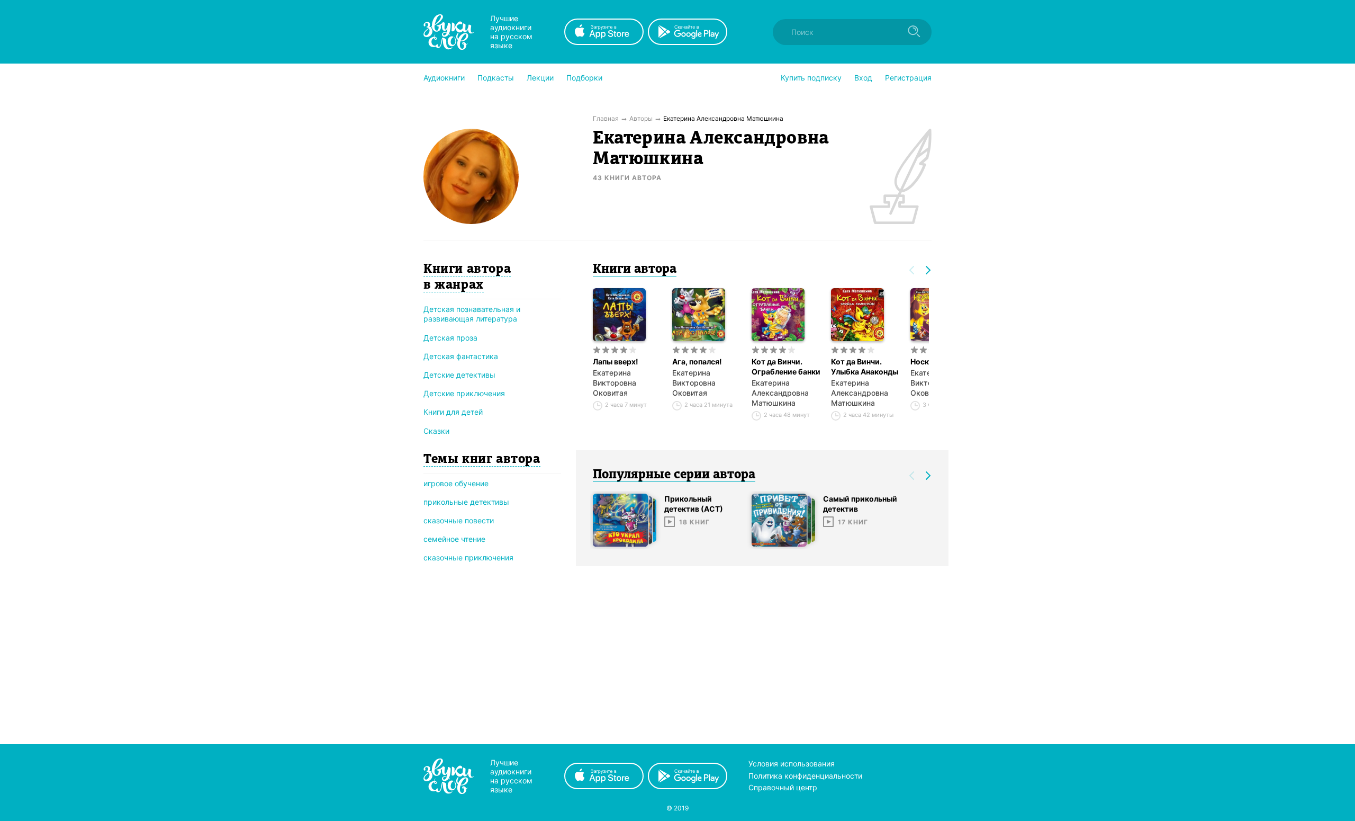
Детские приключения (464, 393)
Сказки (436, 430)
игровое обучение (456, 483)
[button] (444, 78)
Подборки (584, 77)
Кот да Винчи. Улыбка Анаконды (864, 366)
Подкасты (495, 77)
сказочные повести (458, 520)
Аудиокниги (444, 77)
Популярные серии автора (674, 475)
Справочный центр (782, 787)
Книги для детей (453, 411)
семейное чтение (454, 538)
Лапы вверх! (615, 361)
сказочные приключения (468, 557)
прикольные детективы (466, 501)
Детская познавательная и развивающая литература (471, 314)
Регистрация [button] (908, 77)
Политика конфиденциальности (805, 775)
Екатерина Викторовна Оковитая (614, 382)
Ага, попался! (697, 361)
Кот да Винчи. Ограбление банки (786, 366)
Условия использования (791, 763)
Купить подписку (811, 77)
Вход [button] (863, 77)
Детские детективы (459, 374)
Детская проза (450, 337)
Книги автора (634, 269)
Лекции (540, 77)
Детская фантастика (460, 356)
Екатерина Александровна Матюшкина (780, 392)
